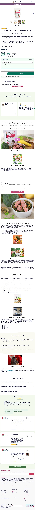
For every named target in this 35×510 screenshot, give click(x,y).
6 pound (8, 54)
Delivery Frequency (4, 60)
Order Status (14, 488)
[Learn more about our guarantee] (19, 76)
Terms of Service (26, 491)
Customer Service (14, 492)
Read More (18, 442)
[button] (17, 139)
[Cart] (33, 1)
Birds (1, 489)
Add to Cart (21, 73)
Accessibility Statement (27, 492)
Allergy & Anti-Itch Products (5, 498)
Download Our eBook (4, 492)
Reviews (25, 489)
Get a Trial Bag (3, 491)
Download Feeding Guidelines (17, 191)
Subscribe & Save (14, 489)
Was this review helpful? (19, 444)
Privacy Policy (26, 490)
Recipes (25, 500)
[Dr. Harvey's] (17, 2)
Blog (24, 499)
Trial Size (14, 54)
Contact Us (13, 493)
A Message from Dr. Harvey (27, 488)
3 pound (3, 54)
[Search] (31, 1)
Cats (1, 488)
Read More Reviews (17, 466)
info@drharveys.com (10, 370)
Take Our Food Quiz (3, 490)
